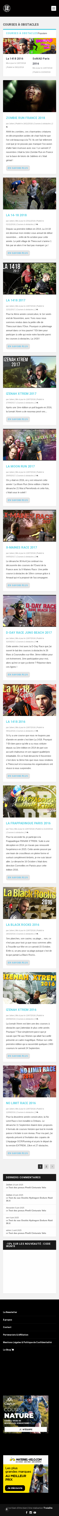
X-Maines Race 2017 (21, 547)
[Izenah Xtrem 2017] (29, 372)
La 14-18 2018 (16, 215)
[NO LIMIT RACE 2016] (29, 1081)
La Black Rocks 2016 (22, 925)
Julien (11, 124)
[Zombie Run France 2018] (29, 96)
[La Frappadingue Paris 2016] (29, 801)
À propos (7, 1320)
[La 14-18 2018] (29, 193)
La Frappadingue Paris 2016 (28, 823)
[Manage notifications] (6, 1509)
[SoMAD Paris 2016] (42, 46)
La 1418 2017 (15, 300)
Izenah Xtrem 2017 (21, 393)
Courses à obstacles (42, 124)
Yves (11, 829)
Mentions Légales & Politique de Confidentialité (27, 1342)
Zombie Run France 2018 (25, 118)
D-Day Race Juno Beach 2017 (29, 632)
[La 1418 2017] (29, 278)
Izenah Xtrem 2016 (21, 1010)
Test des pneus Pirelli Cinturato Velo (27, 1187)
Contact (7, 1327)
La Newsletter (10, 1312)
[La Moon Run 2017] (29, 445)
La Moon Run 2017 (20, 466)
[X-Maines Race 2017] (29, 526)
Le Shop (7, 1350)
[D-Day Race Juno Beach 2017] (29, 611)
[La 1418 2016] (16, 46)
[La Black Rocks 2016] (29, 903)
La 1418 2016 (14, 58)
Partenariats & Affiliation (15, 1335)
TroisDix (47, 1508)
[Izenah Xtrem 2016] (29, 988)
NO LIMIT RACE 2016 (21, 1103)
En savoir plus (18, 168)
